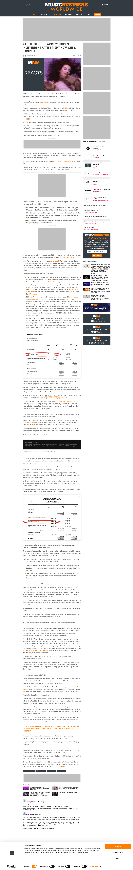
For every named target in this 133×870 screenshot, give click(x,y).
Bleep (90, 207)
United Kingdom (42, 771)
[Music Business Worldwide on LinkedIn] (105, 5)
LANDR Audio (104, 200)
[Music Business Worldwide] (66, 6)
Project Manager (89, 227)
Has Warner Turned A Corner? (68, 792)
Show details (94, 866)
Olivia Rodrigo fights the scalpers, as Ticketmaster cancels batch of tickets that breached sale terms (99, 297)
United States (52, 771)
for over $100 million (49, 282)
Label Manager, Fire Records (98, 147)
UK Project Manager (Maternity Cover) (95, 216)
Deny (118, 858)
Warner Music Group (48, 132)
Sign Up (98, 255)
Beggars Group (93, 212)
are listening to (44, 102)
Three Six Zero (104, 174)
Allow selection (118, 852)
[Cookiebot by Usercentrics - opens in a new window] (12, 866)
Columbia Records (36, 477)
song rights (35, 294)
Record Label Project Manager (99, 180)
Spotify (27, 118)
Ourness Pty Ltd (97, 191)
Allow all (118, 846)
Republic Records (64, 425)
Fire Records (101, 150)
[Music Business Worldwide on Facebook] (103, 5)
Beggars (64, 551)
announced (55, 261)
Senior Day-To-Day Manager (101, 189)
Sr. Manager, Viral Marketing (98, 163)
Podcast (79, 14)
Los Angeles (96, 166)
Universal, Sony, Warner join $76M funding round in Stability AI (100, 284)
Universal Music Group (52, 395)
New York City (96, 200)
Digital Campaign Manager (101, 155)
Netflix (78, 213)
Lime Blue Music (93, 223)
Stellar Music (96, 157)
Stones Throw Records (95, 218)
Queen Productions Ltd (48, 392)
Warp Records (94, 229)
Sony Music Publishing (37, 406)
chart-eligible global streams (63, 161)
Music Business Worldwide (64, 94)
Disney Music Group (74, 390)
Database (68, 14)
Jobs (88, 14)
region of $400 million (30, 422)
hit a (35, 650)
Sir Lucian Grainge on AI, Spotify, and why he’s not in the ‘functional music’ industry (40, 794)
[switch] (52, 866)
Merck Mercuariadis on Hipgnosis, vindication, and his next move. (39, 788)
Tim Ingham (77, 56)
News (34, 14)
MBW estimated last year (67, 401)
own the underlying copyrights (57, 398)
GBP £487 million (68, 257)
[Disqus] (52, 821)
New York (86, 229)
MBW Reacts (62, 771)
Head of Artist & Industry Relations (100, 198)
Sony (43, 306)
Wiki (65, 108)
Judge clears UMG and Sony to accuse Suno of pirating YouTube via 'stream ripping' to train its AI (100, 290)
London (94, 150)
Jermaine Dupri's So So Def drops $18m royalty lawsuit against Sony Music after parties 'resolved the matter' (99, 278)
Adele (40, 545)
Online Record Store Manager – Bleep (95, 205)
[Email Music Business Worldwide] (107, 5)
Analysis (27, 771)
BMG (56, 306)
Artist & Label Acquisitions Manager (94, 222)
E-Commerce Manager (91, 210)
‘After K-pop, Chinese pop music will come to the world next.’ (68, 787)
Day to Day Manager (99, 172)
